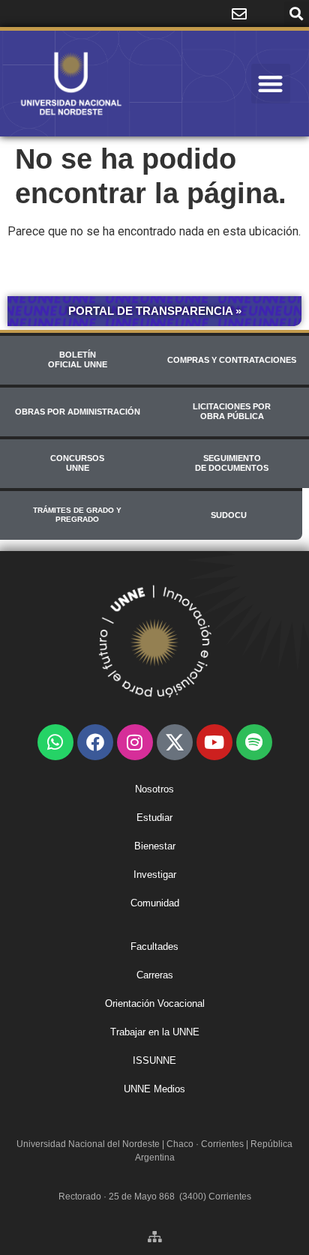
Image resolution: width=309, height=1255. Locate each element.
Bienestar (155, 846)
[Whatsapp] (56, 742)
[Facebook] (95, 742)
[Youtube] (214, 742)
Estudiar (154, 817)
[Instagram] (135, 742)
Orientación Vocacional (155, 1003)
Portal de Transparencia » (155, 310)
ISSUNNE (154, 1060)
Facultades (154, 946)
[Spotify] (254, 742)
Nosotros (154, 789)
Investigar (155, 874)
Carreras (154, 975)
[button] (296, 13)
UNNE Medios (154, 1089)
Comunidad (154, 903)
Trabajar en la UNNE (155, 1032)
